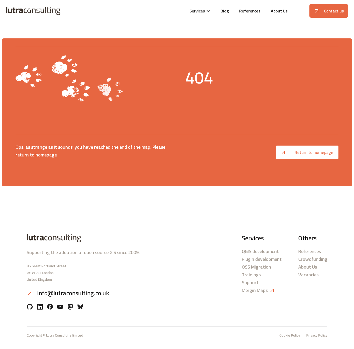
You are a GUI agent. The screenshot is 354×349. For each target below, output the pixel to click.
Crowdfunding (312, 259)
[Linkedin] (40, 307)
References (249, 11)
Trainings (251, 275)
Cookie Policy (289, 335)
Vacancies (308, 275)
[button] (199, 11)
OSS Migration (256, 267)
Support (250, 282)
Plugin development (262, 259)
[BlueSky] (80, 307)
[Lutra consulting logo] (62, 11)
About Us (279, 11)
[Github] (30, 307)
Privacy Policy (316, 335)
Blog (225, 11)
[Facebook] (50, 307)
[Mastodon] (70, 307)
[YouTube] (60, 307)
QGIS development (260, 251)
